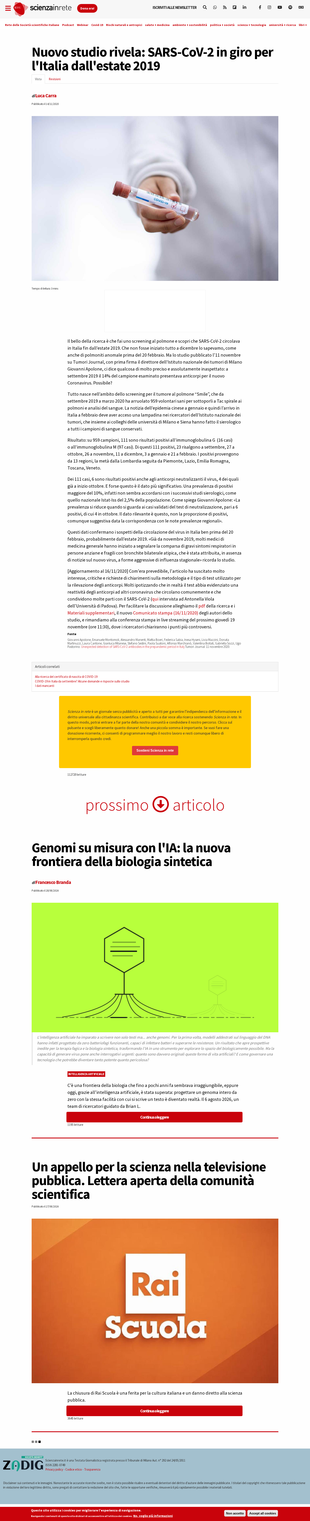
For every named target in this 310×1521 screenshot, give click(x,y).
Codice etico (73, 1469)
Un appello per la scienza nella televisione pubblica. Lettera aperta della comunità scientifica (149, 1180)
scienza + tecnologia (251, 25)
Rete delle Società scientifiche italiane (32, 25)
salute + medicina (157, 25)
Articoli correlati (47, 666)
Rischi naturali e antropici (124, 25)
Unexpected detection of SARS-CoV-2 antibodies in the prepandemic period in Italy (133, 647)
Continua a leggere (154, 1117)
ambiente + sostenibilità (190, 25)
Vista (40, 80)
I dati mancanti (44, 686)
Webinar (82, 25)
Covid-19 (97, 25)
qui (155, 599)
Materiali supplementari (90, 613)
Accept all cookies (262, 1513)
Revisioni (55, 79)
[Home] (45, 9)
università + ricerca (282, 25)
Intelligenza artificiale (86, 1074)
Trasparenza (92, 1469)
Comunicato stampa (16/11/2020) (165, 613)
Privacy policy (54, 1469)
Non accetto (235, 1513)
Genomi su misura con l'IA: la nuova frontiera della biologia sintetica (131, 854)
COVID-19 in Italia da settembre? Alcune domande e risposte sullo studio (82, 681)
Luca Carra (45, 95)
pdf (201, 606)
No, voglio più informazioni (153, 1516)
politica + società (222, 25)
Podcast (68, 25)
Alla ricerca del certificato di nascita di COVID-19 (66, 677)
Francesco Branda (53, 882)
